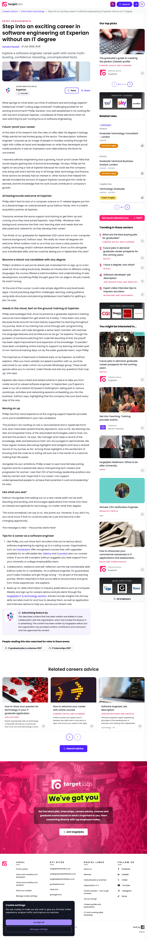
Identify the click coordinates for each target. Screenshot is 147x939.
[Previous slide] (69, 737)
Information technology (33, 11)
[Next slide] (130, 84)
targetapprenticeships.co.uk (62, 879)
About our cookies (24, 890)
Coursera (62, 553)
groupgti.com (56, 895)
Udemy (47, 553)
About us (88, 869)
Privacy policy (22, 869)
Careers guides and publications (92, 905)
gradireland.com (57, 884)
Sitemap (87, 874)
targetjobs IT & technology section (26, 596)
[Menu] (142, 4)
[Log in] (136, 4)
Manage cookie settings (26, 896)
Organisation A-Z (91, 885)
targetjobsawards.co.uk (60, 869)
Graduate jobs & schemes (95, 880)
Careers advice (10, 11)
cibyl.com (54, 889)
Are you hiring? (90, 899)
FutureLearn (23, 549)
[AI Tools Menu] (112, 4)
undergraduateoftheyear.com (63, 874)
